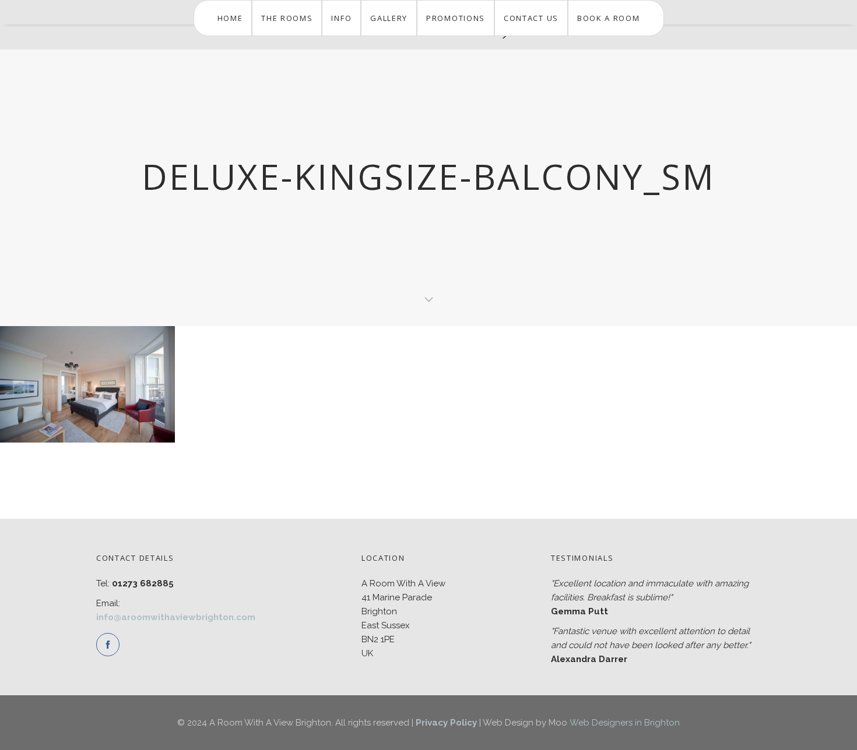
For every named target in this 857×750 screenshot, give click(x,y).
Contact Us (531, 18)
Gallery (389, 18)
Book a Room (608, 18)
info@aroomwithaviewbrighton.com (175, 617)
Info (341, 18)
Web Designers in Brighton (625, 722)
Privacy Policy (446, 722)
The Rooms (286, 18)
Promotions (455, 18)
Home (230, 18)
